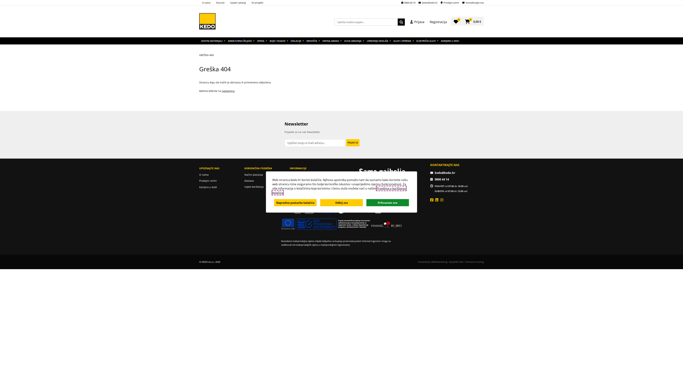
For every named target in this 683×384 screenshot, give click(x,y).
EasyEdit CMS (456, 261)
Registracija (438, 21)
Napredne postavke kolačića (295, 202)
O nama (206, 2)
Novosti (220, 2)
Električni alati (426, 40)
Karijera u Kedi (450, 40)
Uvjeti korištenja (254, 186)
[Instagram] (441, 200)
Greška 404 (206, 55)
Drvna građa (330, 40)
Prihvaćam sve (387, 202)
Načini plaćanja (253, 174)
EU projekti (257, 2)
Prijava (419, 21)
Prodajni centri (208, 180)
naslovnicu (228, 91)
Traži (401, 22)
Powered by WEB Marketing (432, 261)
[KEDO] (207, 21)
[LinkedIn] (436, 200)
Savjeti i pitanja (238, 2)
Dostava (249, 180)
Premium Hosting (474, 261)
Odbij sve (341, 202)
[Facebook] (431, 200)
